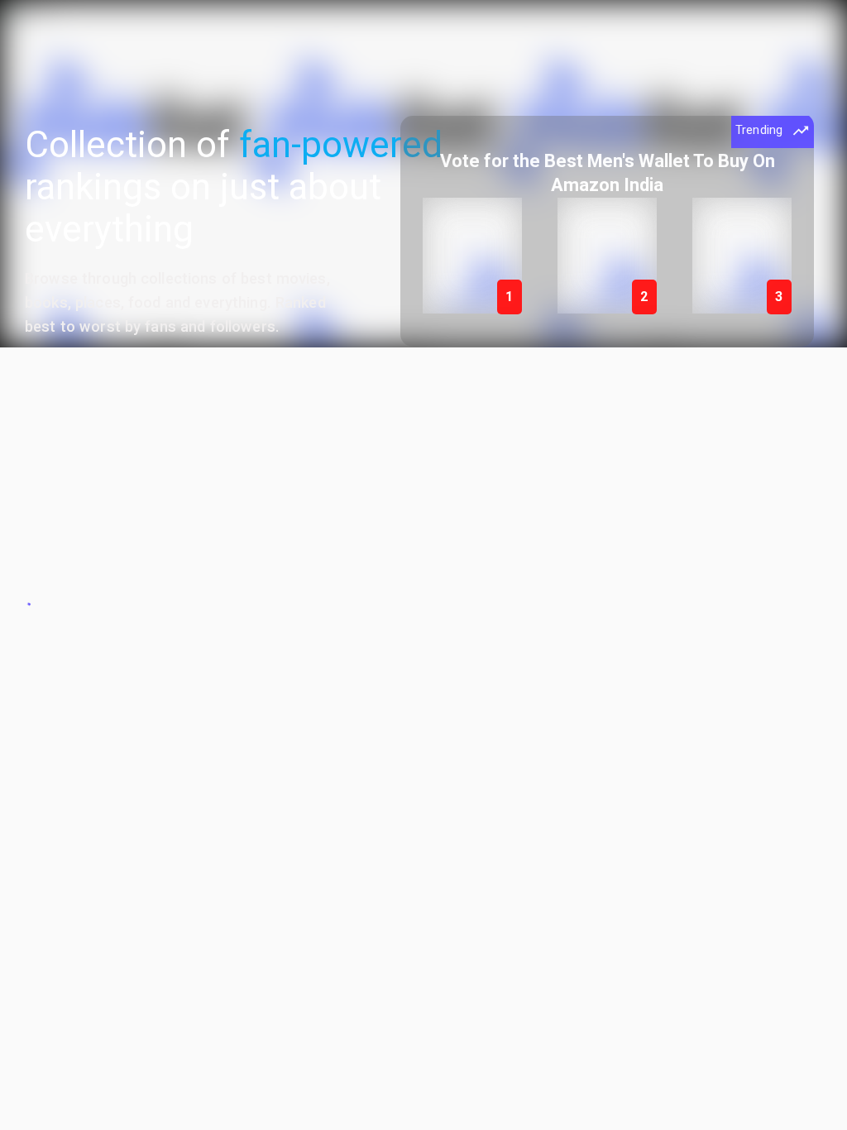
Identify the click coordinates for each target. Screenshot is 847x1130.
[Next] (787, 233)
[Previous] (428, 233)
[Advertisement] (423, 463)
